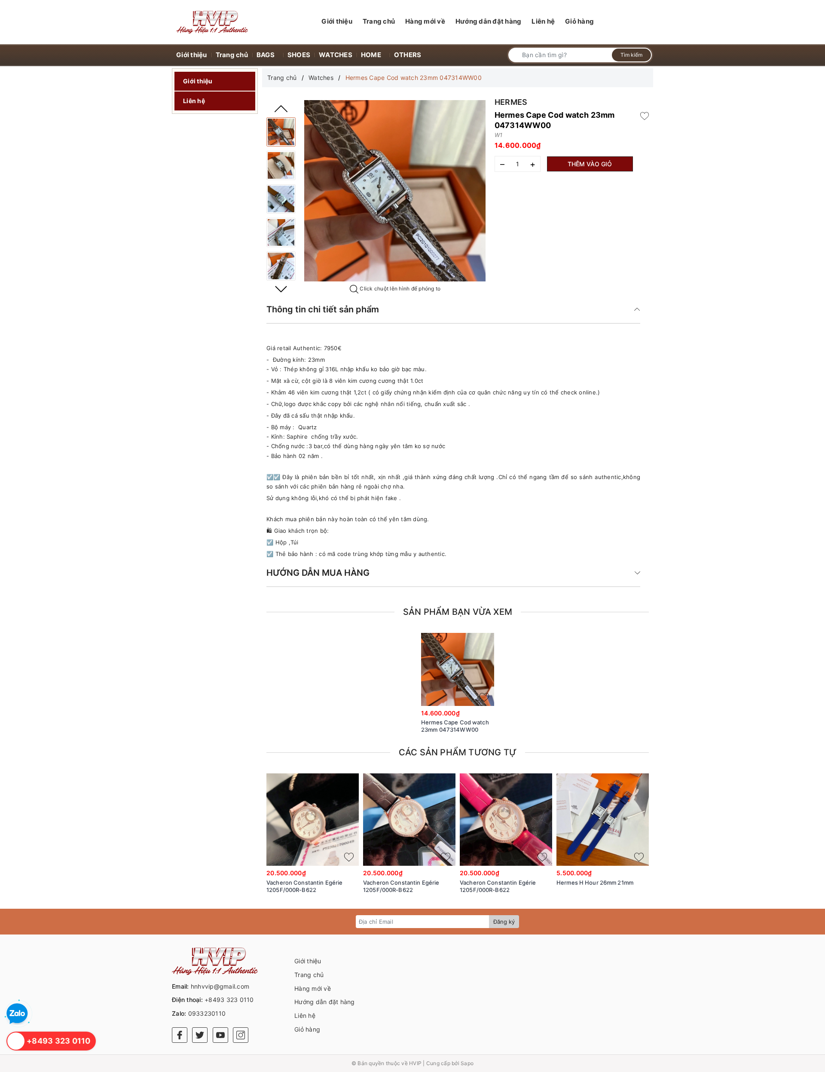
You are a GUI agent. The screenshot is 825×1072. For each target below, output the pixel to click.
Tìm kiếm (631, 55)
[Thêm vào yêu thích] (644, 115)
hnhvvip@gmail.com (220, 986)
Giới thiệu (198, 81)
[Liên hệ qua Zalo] (17, 1014)
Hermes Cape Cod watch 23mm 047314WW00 (455, 726)
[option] (395, 190)
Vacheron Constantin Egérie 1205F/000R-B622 (304, 886)
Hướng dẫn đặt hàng (324, 1001)
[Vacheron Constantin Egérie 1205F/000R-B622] (312, 819)
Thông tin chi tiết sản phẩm (322, 309)
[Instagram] (240, 1035)
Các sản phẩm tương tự (457, 752)
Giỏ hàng (307, 1029)
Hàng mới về (312, 988)
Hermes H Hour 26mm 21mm (594, 882)
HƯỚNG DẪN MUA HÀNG (318, 573)
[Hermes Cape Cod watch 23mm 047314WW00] (281, 132)
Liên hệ (194, 100)
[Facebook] (179, 1035)
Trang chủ (309, 974)
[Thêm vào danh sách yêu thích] (484, 697)
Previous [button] (281, 108)
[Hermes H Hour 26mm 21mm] (602, 819)
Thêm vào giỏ (590, 164)
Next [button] (281, 289)
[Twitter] (200, 1035)
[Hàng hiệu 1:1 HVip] (212, 22)
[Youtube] (220, 1035)
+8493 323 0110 (229, 999)
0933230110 (207, 1013)
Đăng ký (504, 921)
